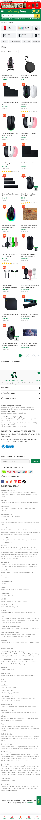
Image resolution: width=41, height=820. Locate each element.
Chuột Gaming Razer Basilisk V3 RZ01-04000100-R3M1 (8, 227)
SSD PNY (37, 774)
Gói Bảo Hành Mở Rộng (7, 589)
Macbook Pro (11, 578)
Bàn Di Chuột (35, 628)
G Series (30, 522)
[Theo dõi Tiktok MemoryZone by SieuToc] (24, 481)
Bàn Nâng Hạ (11, 656)
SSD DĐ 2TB (17, 760)
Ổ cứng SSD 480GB (25, 768)
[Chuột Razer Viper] (24, 35)
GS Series (14, 566)
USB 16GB (14, 620)
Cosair (2, 698)
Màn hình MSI (18, 720)
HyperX (18, 628)
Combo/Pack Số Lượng (12, 558)
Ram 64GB (30, 726)
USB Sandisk (4, 618)
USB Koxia (27, 618)
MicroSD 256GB (19, 552)
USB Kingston (12, 618)
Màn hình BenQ (31, 718)
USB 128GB (35, 620)
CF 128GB (31, 556)
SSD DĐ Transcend (28, 756)
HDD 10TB (10, 788)
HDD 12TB (17, 788)
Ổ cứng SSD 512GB (11, 770)
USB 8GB (8, 620)
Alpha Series (4, 564)
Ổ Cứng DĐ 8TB (33, 748)
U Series (3, 516)
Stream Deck (13, 675)
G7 (10, 516)
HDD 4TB (29, 786)
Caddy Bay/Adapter (6, 736)
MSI (15, 601)
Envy (9, 540)
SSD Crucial (10, 774)
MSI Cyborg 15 (17, 18)
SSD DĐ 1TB (9, 760)
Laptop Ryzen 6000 (32, 502)
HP (2, 595)
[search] (37, 16)
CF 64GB (24, 556)
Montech (4, 701)
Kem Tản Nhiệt (13, 738)
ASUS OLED (25, 18)
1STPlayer (23, 698)
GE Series (8, 566)
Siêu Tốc (30, 802)
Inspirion (20, 522)
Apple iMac (17, 607)
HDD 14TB (24, 788)
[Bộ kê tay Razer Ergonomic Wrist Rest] (11, 183)
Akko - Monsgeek (5, 634)
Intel (2, 681)
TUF (2, 530)
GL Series (32, 564)
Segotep (29, 698)
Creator (36, 566)
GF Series (26, 564)
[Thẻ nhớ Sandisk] (20, 5)
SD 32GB (12, 554)
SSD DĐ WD (24, 754)
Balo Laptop (26, 589)
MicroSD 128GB (9, 552)
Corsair (13, 628)
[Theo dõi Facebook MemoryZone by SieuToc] (2, 481)
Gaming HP (9, 542)
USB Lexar (20, 618)
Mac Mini (24, 601)
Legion (34, 572)
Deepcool (13, 698)
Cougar (38, 654)
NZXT (18, 701)
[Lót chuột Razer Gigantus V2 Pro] (11, 303)
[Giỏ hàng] (37, 11)
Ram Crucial (16, 728)
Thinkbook (9, 572)
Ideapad (3, 572)
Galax (8, 701)
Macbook (3, 492)
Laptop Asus (5, 494)
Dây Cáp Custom (25, 636)
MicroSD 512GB (28, 552)
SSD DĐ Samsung (15, 754)
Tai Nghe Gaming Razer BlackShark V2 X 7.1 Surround (9, 256)
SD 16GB (6, 554)
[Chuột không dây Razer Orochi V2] (30, 122)
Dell (30, 628)
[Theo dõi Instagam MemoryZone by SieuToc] (15, 481)
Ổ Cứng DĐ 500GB (22, 746)
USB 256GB (5, 623)
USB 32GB (21, 620)
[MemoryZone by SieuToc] (17, 11)
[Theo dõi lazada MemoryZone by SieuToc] (7, 481)
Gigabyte (15, 687)
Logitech (3, 628)
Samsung (23, 642)
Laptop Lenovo (20, 494)
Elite (23, 540)
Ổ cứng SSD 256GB (13, 768)
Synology (3, 780)
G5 (7, 516)
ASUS (9, 601)
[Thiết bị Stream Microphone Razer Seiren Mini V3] (30, 274)
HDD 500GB (4, 786)
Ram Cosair (9, 728)
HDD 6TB (35, 786)
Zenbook (6, 530)
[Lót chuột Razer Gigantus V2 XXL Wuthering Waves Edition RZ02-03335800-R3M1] (30, 332)
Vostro (25, 522)
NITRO (26, 508)
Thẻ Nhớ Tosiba (26, 548)
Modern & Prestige (23, 566)
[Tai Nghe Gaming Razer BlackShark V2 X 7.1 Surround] (11, 243)
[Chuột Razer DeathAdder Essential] (30, 91)
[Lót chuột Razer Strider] (30, 151)
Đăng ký (35, 461)
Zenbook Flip (21, 530)
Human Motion (11, 664)
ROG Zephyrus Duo (26, 532)
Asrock (19, 601)
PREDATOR (32, 508)
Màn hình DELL (14, 718)
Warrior (3, 654)
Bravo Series (19, 564)
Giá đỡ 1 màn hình (6, 662)
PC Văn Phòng (5, 612)
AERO (13, 516)
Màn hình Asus (5, 718)
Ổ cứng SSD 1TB (33, 770)
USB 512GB (12, 623)
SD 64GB (18, 554)
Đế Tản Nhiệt (18, 589)
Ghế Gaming (30, 656)
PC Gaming (33, 18)
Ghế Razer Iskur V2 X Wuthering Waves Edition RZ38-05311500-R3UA (10, 77)
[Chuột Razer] (8, 28)
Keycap (9, 636)
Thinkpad (15, 572)
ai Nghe (37, 642)
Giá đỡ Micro (25, 662)
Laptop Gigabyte (18, 492)
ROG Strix (13, 534)
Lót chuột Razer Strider (28, 163)
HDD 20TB (30, 788)
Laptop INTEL (28, 494)
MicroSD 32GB (28, 550)
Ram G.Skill (23, 728)
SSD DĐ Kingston (6, 756)
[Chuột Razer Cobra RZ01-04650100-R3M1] (11, 122)
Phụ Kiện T (32, 642)
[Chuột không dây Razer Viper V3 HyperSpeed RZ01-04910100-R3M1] (30, 243)
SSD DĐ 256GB (10, 758)
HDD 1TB (11, 786)
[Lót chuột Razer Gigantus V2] (11, 91)
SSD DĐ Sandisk (33, 754)
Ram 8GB (9, 726)
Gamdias (13, 701)
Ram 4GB (3, 726)
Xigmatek (7, 698)
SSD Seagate (18, 774)
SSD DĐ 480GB (19, 758)
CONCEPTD (8, 508)
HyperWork (32, 654)
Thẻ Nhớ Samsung (16, 548)
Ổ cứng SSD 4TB (14, 772)
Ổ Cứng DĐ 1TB (32, 746)
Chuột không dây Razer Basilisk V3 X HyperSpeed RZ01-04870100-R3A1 (10, 345)
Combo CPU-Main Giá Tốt (28, 612)
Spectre (27, 540)
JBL (27, 642)
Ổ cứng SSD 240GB (29, 766)
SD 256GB (31, 554)
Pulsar (22, 628)
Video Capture (5, 675)
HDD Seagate (13, 790)
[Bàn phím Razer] (24, 28)
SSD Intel (4, 774)
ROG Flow (7, 534)
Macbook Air (4, 578)
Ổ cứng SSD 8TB (24, 772)
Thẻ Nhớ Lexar (10, 550)
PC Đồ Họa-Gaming (15, 612)
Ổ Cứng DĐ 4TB (23, 748)
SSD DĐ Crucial (5, 754)
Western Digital (5, 746)
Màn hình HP (22, 718)
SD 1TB (8, 556)
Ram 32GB (23, 726)
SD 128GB (24, 554)
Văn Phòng (4, 522)
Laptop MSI (10, 492)
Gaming (10, 522)
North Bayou (19, 664)
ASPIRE (15, 508)
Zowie (26, 628)
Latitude (15, 522)
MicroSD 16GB (19, 550)
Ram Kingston (31, 728)
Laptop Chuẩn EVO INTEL (8, 502)
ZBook (32, 540)
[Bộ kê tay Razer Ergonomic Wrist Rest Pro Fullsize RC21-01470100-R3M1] (30, 303)
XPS (3, 524)
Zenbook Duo (13, 530)
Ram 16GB (16, 726)
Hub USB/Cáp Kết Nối (26, 736)
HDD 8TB (4, 788)
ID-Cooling (23, 712)
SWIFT (2, 508)
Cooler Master (24, 654)
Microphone (20, 675)
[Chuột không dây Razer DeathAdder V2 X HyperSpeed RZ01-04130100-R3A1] (30, 183)
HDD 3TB (23, 786)
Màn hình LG (10, 720)
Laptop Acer (33, 492)
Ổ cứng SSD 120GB (6, 766)
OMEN (3, 542)
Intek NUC (3, 601)
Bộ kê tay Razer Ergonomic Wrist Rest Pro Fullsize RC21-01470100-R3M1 (29, 316)
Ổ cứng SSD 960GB (22, 770)
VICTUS (19, 540)
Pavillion (13, 540)
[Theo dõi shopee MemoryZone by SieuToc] (11, 481)
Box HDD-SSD (16, 736)
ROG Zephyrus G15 (14, 532)
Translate (37, 1)
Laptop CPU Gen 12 (21, 502)
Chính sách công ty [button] (9, 393)
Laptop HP (26, 492)
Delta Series (12, 564)
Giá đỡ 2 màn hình (16, 662)
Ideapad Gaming (26, 572)
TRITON (4, 510)
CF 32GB (19, 556)
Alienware (36, 522)
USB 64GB (28, 620)
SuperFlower (27, 706)
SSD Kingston (33, 772)
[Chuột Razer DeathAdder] (8, 35)
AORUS (18, 516)
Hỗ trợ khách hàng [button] (9, 398)
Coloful (16, 693)
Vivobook (19, 534)
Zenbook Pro (29, 530)
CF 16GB (13, 556)
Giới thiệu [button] (5, 388)
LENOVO (10, 595)
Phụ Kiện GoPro (22, 738)
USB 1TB (18, 623)
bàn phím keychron (6, 18)
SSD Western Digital (28, 774)
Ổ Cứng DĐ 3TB (13, 748)
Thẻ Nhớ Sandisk (5, 548)
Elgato (12, 669)
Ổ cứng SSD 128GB (18, 766)
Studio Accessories (29, 675)
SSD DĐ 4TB (24, 760)
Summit (31, 566)
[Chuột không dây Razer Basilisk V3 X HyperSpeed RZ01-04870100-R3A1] (11, 332)
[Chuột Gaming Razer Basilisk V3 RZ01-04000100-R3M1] (11, 214)
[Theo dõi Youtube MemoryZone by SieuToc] (19, 481)
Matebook (3, 583)
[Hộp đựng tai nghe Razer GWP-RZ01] (30, 64)
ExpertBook (26, 534)
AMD (5, 681)
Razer (8, 628)
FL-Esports (28, 634)
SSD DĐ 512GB (28, 758)
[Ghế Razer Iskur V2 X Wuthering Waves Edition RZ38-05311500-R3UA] (11, 64)
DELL (5, 595)
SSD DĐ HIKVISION (17, 756)
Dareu (34, 634)
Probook (37, 540)
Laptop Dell (12, 494)
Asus (33, 698)
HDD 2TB (17, 786)
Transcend (13, 746)
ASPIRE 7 (20, 508)
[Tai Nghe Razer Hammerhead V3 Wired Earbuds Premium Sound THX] (11, 274)
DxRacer (17, 654)
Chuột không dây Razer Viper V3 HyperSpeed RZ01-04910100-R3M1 (28, 256)
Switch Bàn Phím (16, 636)
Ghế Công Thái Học (21, 656)
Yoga (20, 572)
